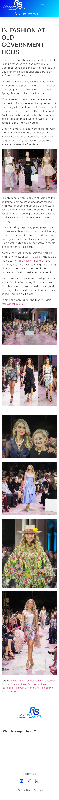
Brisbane (16, 680)
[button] (43, 5)
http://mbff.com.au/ (13, 303)
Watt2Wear (13, 691)
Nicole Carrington (29, 684)
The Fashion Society (31, 260)
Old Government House (33, 687)
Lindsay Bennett (30, 680)
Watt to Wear (33, 256)
